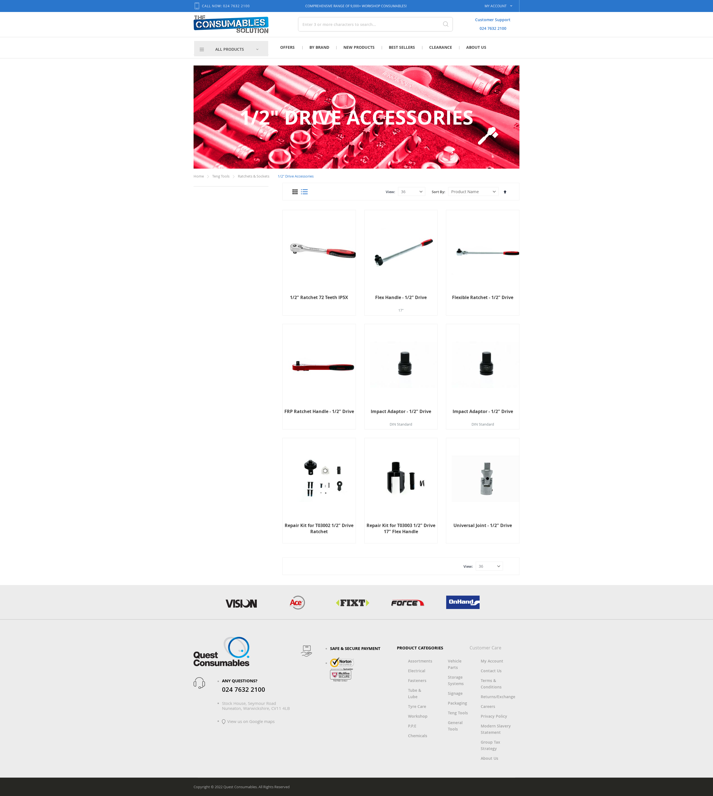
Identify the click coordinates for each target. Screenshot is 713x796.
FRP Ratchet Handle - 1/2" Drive (319, 411)
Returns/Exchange (498, 696)
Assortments (420, 661)
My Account (492, 661)
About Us (476, 47)
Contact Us (491, 670)
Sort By (438, 191)
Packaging (457, 703)
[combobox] (356, 24)
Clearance (440, 47)
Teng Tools (221, 176)
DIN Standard (401, 424)
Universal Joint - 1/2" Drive (482, 525)
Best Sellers (402, 47)
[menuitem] (237, 49)
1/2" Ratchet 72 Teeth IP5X (319, 297)
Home (199, 176)
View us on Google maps (251, 721)
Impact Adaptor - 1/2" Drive (401, 411)
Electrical (416, 670)
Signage (455, 693)
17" (401, 310)
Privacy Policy (494, 716)
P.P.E (412, 726)
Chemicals (417, 735)
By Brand (319, 47)
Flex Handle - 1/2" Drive (401, 297)
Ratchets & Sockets (254, 176)
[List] (304, 191)
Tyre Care (417, 706)
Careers (488, 706)
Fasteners (417, 680)
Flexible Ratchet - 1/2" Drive (482, 297)
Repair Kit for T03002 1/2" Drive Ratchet (319, 528)
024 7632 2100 (493, 28)
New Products (359, 47)
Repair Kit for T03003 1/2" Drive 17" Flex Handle (401, 528)
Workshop (418, 716)
